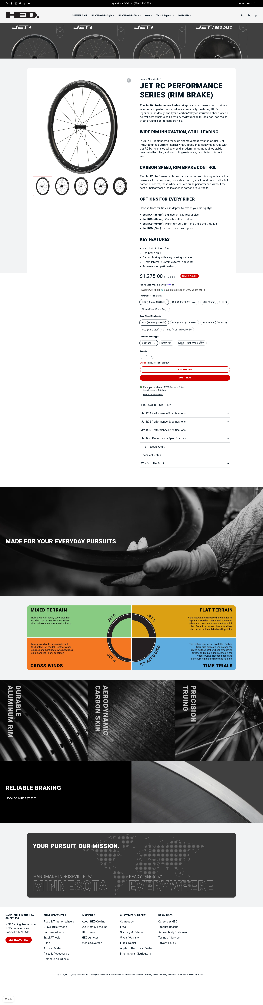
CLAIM (165, 528)
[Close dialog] (194, 464)
